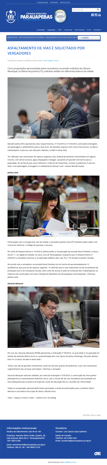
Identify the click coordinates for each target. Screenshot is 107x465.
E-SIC (89, 30)
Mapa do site (65, 2)
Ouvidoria (97, 30)
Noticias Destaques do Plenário (31, 37)
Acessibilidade (42, 2)
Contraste (54, 2)
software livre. (70, 462)
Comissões (41, 30)
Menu (85, 37)
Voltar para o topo (93, 415)
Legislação (51, 30)
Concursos (68, 30)
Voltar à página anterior (51, 60)
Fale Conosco (79, 30)
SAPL (60, 30)
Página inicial (12, 37)
